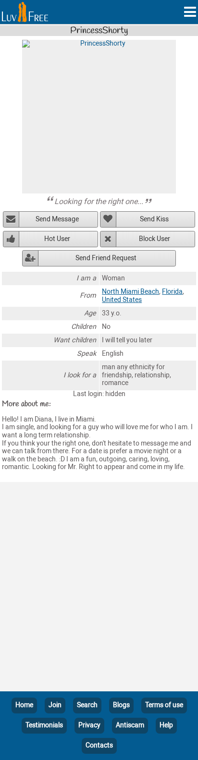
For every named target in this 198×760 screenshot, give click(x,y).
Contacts (99, 745)
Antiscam (130, 725)
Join (55, 705)
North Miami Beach (130, 292)
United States (122, 300)
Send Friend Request (105, 258)
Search (87, 705)
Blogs (121, 705)
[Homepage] (25, 12)
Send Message (57, 219)
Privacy (89, 725)
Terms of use (164, 705)
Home (24, 705)
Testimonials (44, 725)
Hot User (57, 239)
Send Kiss (154, 219)
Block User (154, 239)
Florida (172, 292)
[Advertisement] (99, 589)
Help (166, 725)
